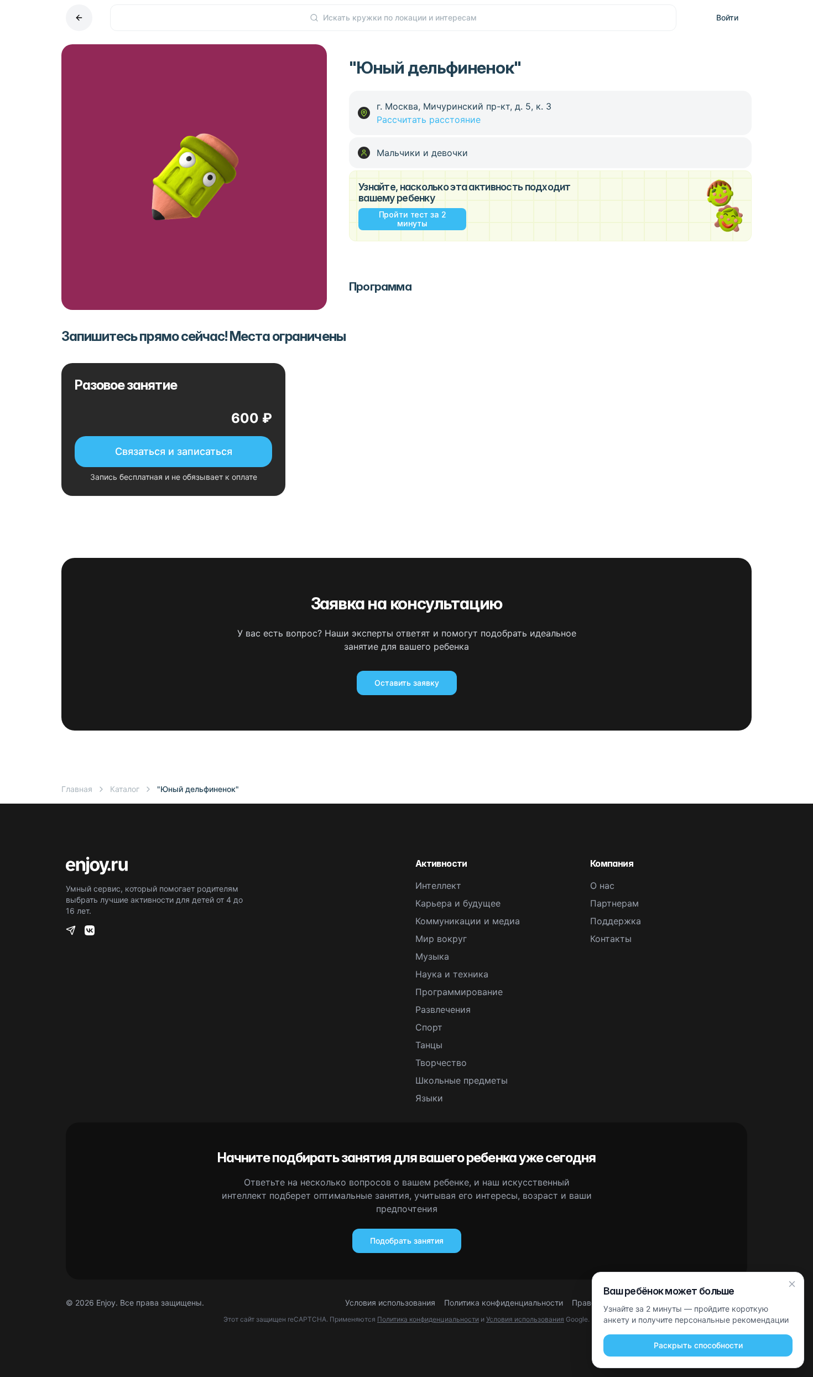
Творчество (441, 1062)
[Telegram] (71, 930)
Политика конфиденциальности (503, 1302)
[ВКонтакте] (90, 930)
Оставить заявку (406, 682)
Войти (727, 17)
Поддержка (615, 920)
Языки (429, 1098)
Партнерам (614, 903)
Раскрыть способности (698, 1345)
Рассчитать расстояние (429, 119)
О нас (602, 885)
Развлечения (443, 1009)
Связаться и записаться (173, 451)
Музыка (432, 956)
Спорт (428, 1027)
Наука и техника (451, 974)
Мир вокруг (441, 938)
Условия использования (390, 1302)
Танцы (428, 1044)
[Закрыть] (792, 1284)
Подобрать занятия (407, 1240)
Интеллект (438, 885)
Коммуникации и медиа (467, 920)
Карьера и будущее (458, 903)
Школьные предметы (461, 1080)
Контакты (611, 938)
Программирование (459, 991)
